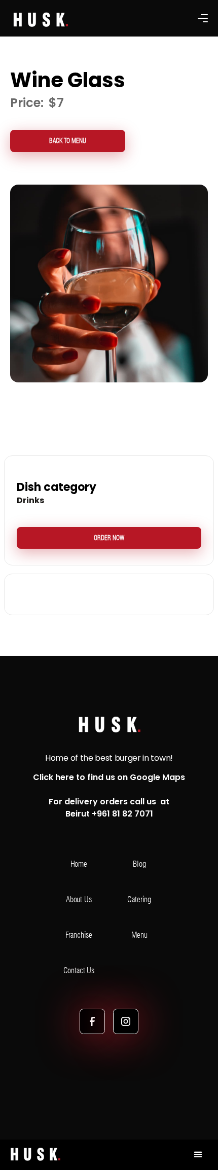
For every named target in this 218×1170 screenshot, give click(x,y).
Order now (109, 538)
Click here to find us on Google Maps (109, 777)
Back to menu (67, 141)
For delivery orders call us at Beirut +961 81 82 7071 (109, 808)
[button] (203, 18)
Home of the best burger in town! (109, 758)
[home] (32, 1155)
